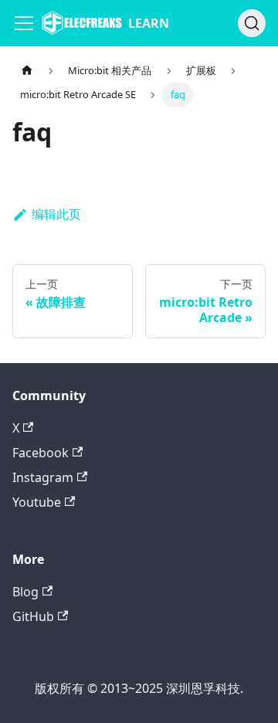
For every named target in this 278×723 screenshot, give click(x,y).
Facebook (40, 452)
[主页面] (27, 71)
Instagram (42, 477)
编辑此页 (56, 213)
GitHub (33, 616)
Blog (25, 591)
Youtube (36, 502)
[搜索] (252, 23)
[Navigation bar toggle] (24, 23)
